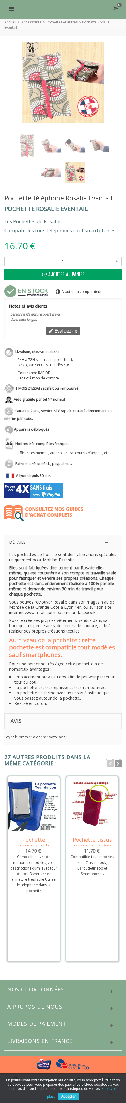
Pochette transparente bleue (34, 846)
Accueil (10, 22)
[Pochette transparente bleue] (33, 806)
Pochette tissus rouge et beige (92, 843)
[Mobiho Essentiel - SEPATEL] (63, 8)
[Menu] (12, 9)
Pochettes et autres (62, 22)
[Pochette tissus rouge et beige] (92, 806)
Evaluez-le (65, 331)
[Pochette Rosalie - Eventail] (27, 145)
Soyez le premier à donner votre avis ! (35, 736)
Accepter (68, 1097)
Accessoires (31, 22)
